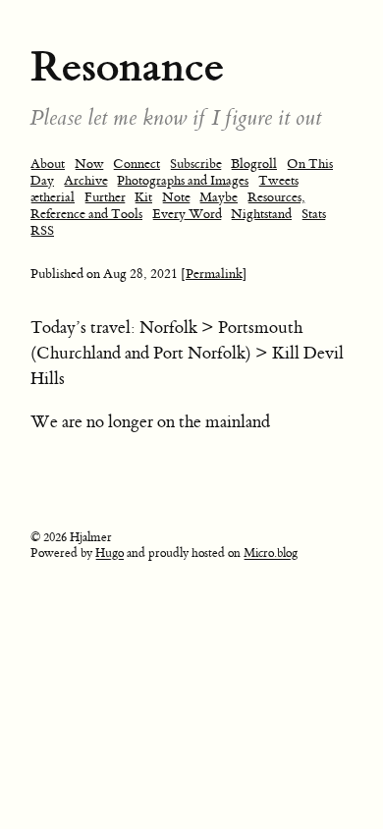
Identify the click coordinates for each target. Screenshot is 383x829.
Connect (136, 163)
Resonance (127, 66)
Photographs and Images (182, 180)
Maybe (218, 197)
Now (89, 163)
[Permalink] (214, 273)
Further (105, 197)
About (47, 163)
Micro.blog (271, 553)
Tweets (278, 180)
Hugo (109, 553)
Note (176, 197)
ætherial (52, 197)
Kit (143, 197)
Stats (313, 213)
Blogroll (254, 163)
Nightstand (261, 213)
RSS (42, 230)
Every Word (187, 213)
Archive (86, 180)
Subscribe (196, 163)
